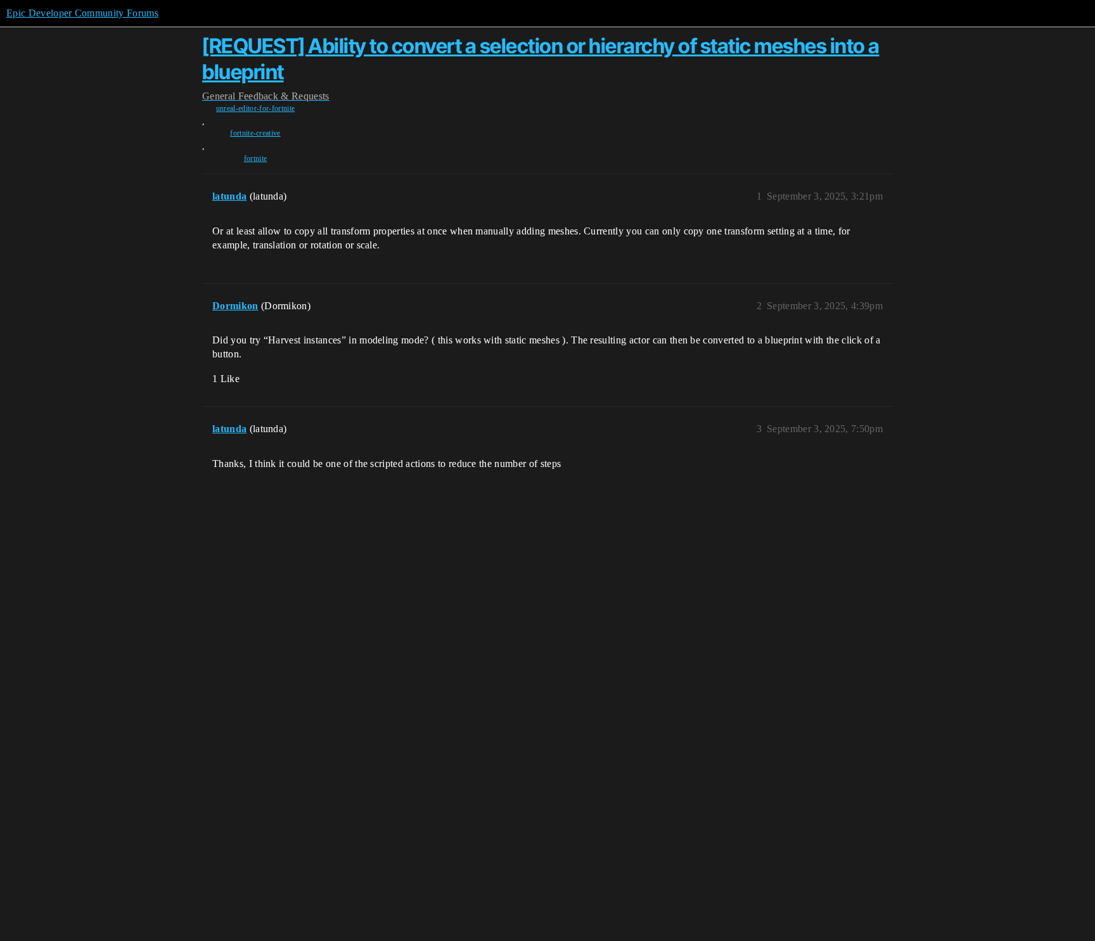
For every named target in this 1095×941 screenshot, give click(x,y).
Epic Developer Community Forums (82, 13)
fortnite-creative (255, 133)
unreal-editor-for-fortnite (255, 108)
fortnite (255, 158)
